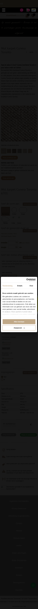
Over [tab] (31, 286)
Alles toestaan (19, 321)
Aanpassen (18, 328)
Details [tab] (19, 286)
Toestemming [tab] (7, 286)
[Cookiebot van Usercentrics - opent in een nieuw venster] (27, 279)
